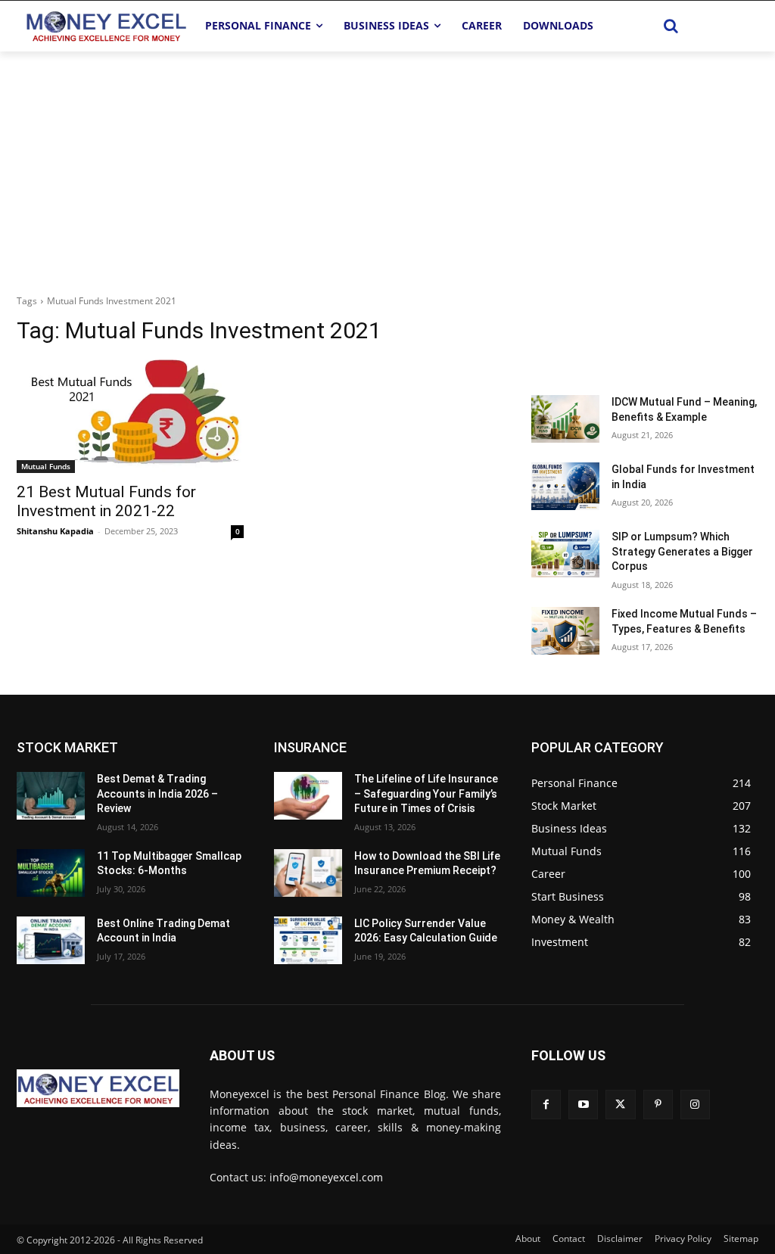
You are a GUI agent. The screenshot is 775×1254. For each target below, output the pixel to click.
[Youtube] (583, 1104)
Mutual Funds (45, 466)
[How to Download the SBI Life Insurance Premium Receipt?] (308, 873)
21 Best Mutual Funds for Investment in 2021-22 (106, 501)
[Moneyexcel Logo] (106, 26)
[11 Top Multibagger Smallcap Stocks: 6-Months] (51, 873)
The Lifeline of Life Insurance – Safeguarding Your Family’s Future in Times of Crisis (426, 793)
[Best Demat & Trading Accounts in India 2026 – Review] (51, 796)
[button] (671, 26)
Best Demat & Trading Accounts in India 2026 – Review (157, 793)
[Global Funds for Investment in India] (565, 486)
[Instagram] (695, 1104)
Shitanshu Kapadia (55, 531)
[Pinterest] (658, 1104)
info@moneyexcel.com (326, 1177)
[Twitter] (620, 1104)
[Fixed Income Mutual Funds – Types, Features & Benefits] (565, 631)
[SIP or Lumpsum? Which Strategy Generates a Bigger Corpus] (565, 553)
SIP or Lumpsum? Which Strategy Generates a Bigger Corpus (682, 551)
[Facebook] (546, 1104)
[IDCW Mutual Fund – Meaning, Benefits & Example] (565, 419)
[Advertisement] (387, 165)
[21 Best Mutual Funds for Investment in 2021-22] (130, 416)
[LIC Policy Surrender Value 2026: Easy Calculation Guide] (308, 940)
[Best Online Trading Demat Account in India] (51, 940)
